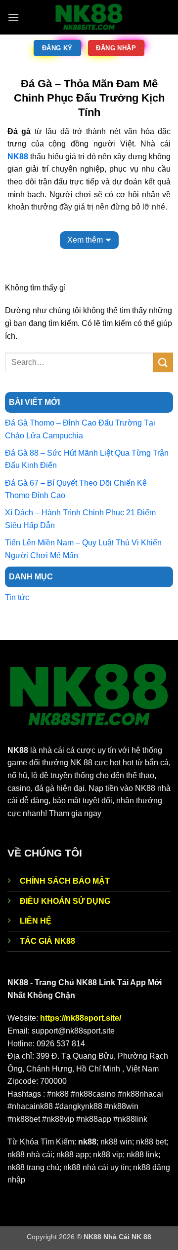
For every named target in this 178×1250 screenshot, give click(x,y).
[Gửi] (163, 362)
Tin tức (17, 597)
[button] (13, 17)
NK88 (17, 156)
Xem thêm (85, 240)
